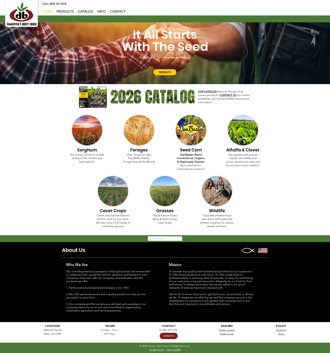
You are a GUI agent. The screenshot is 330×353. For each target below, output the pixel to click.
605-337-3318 (170, 330)
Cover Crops (113, 211)
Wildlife (217, 211)
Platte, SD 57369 (52, 333)
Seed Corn (191, 150)
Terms (281, 333)
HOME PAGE (156, 349)
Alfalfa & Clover (243, 150)
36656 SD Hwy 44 (52, 330)
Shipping (281, 330)
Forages (139, 150)
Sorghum (87, 150)
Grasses (165, 211)
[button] (101, 11)
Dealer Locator (227, 330)
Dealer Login (227, 333)
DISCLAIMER (174, 349)
